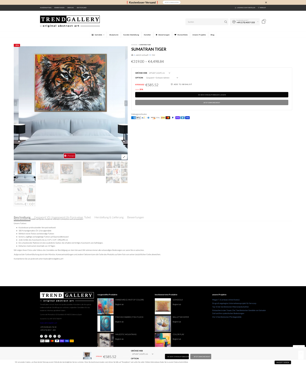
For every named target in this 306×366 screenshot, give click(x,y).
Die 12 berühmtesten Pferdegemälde (226, 317)
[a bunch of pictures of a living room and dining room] (117, 172)
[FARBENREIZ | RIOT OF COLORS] (105, 306)
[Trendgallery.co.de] (70, 21)
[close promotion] (266, 2)
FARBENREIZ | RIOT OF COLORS (129, 299)
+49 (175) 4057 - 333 (48, 330)
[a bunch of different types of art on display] (25, 195)
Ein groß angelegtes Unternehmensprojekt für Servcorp (234, 303)
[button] (15, 103)
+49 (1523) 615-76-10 (48, 327)
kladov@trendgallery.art (48, 323)
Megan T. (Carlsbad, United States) (226, 300)
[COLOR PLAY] (163, 341)
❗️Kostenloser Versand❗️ (142, 2)
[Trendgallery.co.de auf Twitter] (45, 336)
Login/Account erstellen (246, 7)
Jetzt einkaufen (172, 2)
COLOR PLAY (178, 334)
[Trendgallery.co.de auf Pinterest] (50, 336)
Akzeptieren (282, 362)
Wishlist (263, 7)
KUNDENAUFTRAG (46, 7)
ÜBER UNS (70, 7)
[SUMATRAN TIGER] (94, 168)
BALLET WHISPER (181, 317)
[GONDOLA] (163, 306)
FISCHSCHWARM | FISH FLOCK (129, 317)
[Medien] (124, 157)
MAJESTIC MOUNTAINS (126, 334)
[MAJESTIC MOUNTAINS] (105, 341)
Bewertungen (59, 7)
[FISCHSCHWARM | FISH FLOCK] (105, 324)
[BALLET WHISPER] (163, 324)
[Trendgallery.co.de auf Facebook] (41, 336)
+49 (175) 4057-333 (246, 22)
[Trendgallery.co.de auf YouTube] (59, 336)
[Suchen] (225, 21)
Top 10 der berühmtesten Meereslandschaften (230, 307)
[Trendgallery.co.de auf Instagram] (54, 336)
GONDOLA (178, 299)
